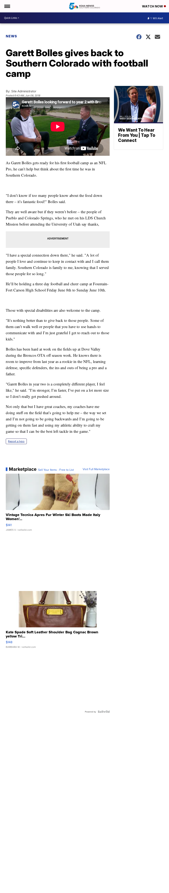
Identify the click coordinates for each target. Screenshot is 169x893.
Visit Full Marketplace (96, 469)
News (11, 36)
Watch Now (153, 6)
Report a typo (16, 441)
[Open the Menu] (7, 6)
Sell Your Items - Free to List (56, 469)
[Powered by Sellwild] (104, 711)
